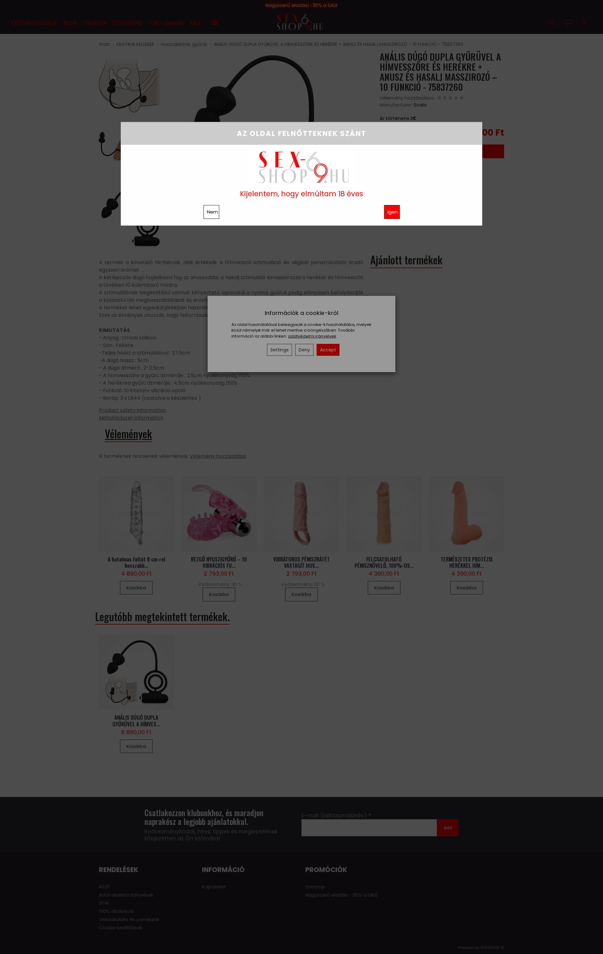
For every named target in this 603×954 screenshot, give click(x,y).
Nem (212, 212)
